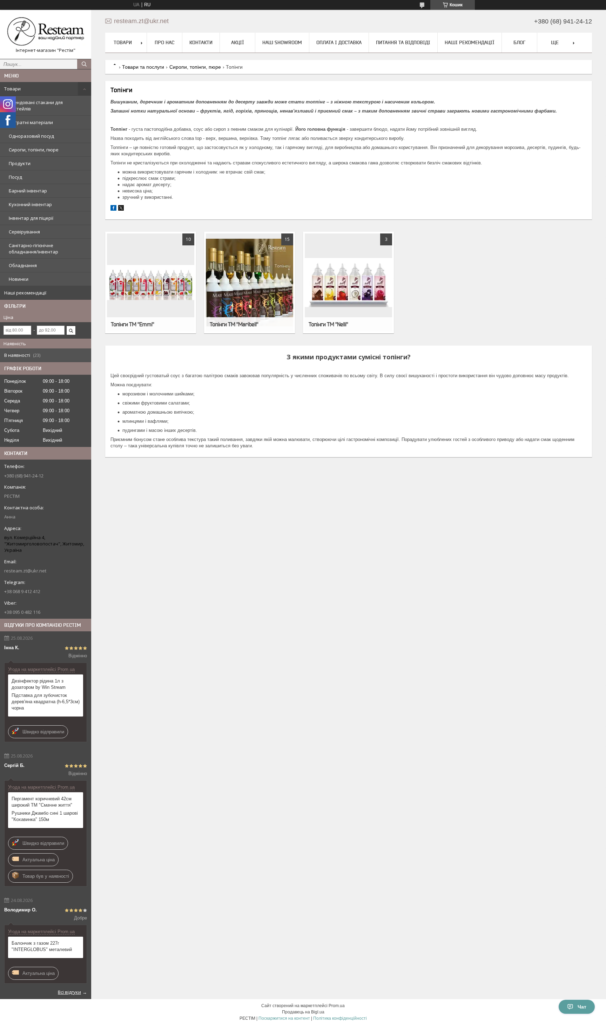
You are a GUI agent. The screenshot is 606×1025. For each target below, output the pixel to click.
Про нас (164, 42)
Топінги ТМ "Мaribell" (234, 324)
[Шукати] (84, 64)
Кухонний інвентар (30, 204)
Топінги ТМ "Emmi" (132, 324)
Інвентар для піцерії (31, 218)
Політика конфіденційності (340, 1018)
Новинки (18, 279)
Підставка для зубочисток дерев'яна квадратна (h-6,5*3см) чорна (46, 702)
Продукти (20, 163)
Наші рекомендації (25, 293)
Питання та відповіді (403, 42)
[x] (121, 209)
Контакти (201, 42)
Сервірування (24, 232)
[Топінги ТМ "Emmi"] (150, 282)
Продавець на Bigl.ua (303, 1012)
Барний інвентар (28, 191)
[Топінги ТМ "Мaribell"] (249, 282)
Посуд (15, 177)
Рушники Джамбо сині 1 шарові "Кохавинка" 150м (45, 816)
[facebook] (113, 209)
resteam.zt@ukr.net (25, 571)
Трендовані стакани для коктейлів (36, 105)
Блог (519, 42)
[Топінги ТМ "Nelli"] (348, 282)
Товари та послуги (143, 67)
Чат (582, 1007)
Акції (237, 42)
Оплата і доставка (339, 42)
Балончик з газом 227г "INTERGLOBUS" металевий (42, 946)
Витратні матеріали (31, 122)
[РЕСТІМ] (45, 31)
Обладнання (23, 265)
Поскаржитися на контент (284, 1018)
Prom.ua (337, 1005)
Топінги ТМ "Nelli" (328, 324)
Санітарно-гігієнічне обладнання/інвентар (33, 248)
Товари (12, 89)
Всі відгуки (69, 992)
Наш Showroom (282, 42)
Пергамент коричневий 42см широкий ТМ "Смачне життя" (42, 802)
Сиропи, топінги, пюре (34, 150)
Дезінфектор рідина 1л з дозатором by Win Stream (39, 684)
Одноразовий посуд (31, 136)
